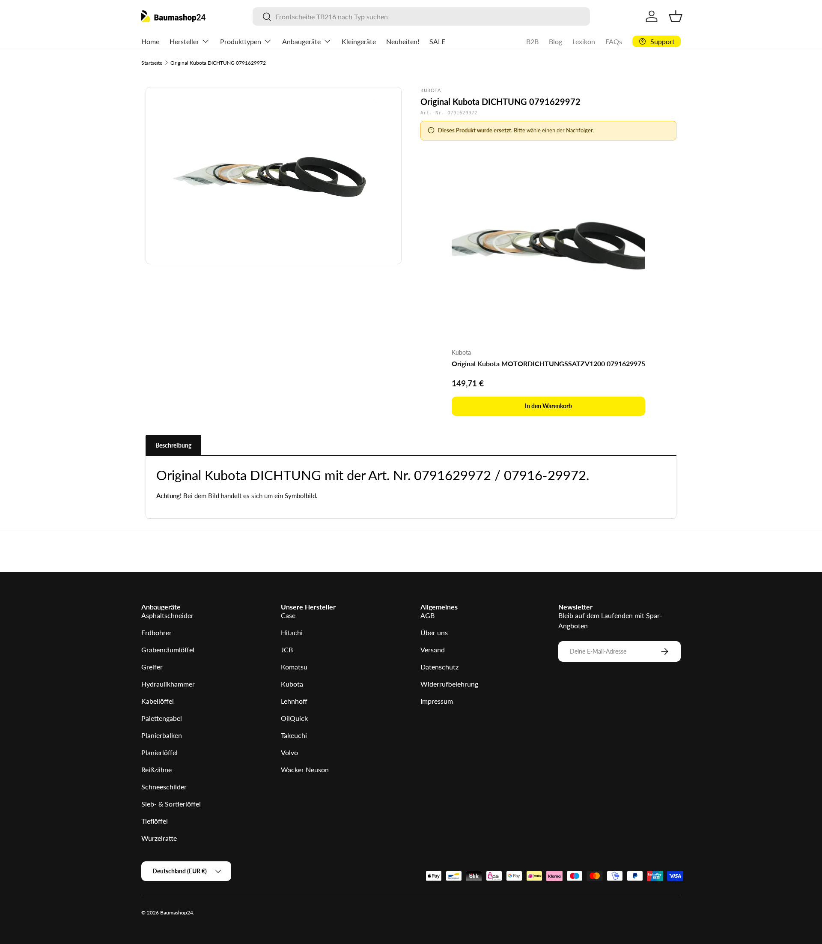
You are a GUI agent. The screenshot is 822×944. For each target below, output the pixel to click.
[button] (675, 16)
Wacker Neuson (305, 769)
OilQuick (294, 718)
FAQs (613, 41)
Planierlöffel (159, 752)
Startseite (151, 63)
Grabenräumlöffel (167, 649)
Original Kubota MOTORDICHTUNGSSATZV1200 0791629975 (548, 363)
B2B (532, 41)
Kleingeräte (359, 41)
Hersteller (184, 41)
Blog (555, 41)
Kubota (292, 684)
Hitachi (292, 632)
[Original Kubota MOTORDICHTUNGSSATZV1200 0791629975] (548, 244)
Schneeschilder (164, 787)
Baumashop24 (176, 912)
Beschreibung (173, 445)
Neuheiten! (402, 41)
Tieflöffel (154, 821)
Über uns (434, 632)
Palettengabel (161, 718)
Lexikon (583, 41)
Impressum (436, 701)
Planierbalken (161, 735)
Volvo (289, 752)
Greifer (152, 667)
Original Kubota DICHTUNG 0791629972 (218, 63)
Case (288, 615)
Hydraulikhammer (168, 684)
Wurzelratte (159, 838)
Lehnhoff (294, 701)
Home (150, 41)
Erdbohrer (156, 632)
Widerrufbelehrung (449, 684)
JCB (287, 649)
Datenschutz (439, 667)
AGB (427, 615)
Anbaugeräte (301, 41)
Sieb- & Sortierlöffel (171, 804)
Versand (432, 649)
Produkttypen (240, 41)
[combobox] (421, 16)
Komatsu (294, 667)
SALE (437, 41)
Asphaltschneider (167, 615)
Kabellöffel (157, 701)
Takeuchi (294, 735)
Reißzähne (156, 769)
